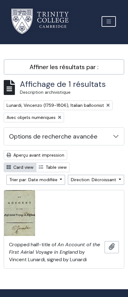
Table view (55, 167)
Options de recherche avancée (53, 136)
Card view (23, 167)
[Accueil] (43, 21)
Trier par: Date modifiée (34, 179)
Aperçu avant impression (38, 155)
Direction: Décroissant (94, 179)
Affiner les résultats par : (64, 67)
